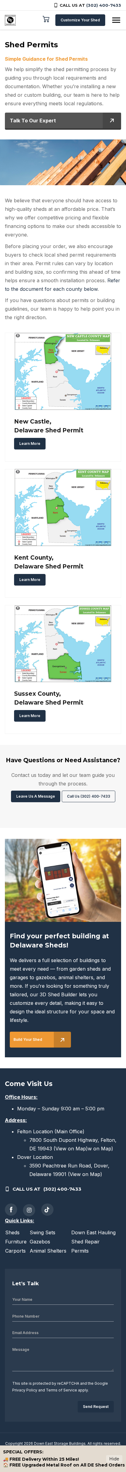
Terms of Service (61, 1390)
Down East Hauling (93, 1232)
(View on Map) (71, 1148)
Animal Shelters (48, 1251)
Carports (15, 1251)
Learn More (29, 443)
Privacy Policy (24, 1390)
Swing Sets (42, 1232)
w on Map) (100, 1148)
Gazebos (40, 1242)
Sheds (12, 1232)
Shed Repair (85, 1242)
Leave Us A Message (35, 796)
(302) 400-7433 (103, 5)
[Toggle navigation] (116, 20)
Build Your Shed (27, 1039)
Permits (80, 1251)
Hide (114, 1459)
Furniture (16, 1242)
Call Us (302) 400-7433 (88, 796)
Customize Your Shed (80, 20)
